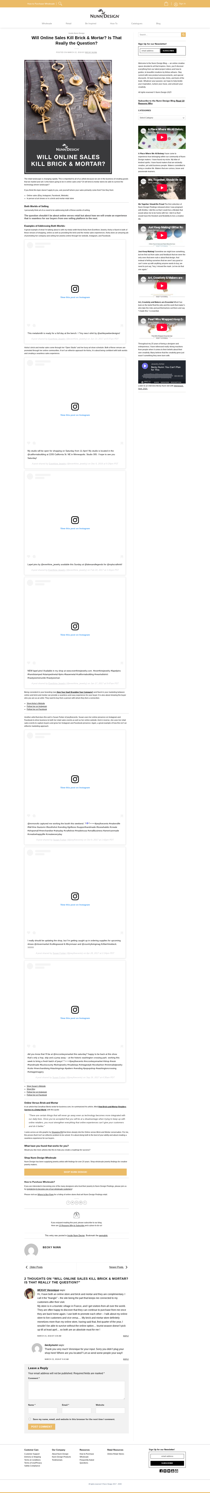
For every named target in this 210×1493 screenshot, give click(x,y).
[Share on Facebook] (68, 1203)
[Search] (61, 3)
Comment (34, 1378)
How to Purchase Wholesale (87, 1455)
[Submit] (183, 34)
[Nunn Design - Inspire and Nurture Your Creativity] (105, 13)
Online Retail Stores (115, 1454)
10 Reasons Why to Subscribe (72, 1225)
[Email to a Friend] (77, 1203)
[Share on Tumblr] (85, 1203)
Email (65, 1405)
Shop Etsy (31, 1089)
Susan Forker (59, 839)
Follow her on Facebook (37, 709)
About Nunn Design (60, 1454)
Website (100, 1405)
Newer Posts (116, 1267)
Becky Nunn (91, 52)
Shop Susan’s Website (36, 1086)
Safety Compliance (32, 1466)
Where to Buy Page (46, 1194)
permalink (103, 1235)
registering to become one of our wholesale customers (49, 1189)
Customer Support (32, 1454)
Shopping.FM (57, 1132)
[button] (165, 3)
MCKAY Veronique (48, 1290)
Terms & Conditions (32, 1460)
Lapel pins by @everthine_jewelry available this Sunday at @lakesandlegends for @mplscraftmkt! (75, 564)
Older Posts (36, 1267)
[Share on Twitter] (72, 1203)
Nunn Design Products (61, 1457)
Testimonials (57, 1460)
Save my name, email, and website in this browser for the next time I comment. (74, 1419)
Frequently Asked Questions (87, 1461)
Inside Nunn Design (77, 33)
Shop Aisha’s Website (36, 703)
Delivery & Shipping (32, 1457)
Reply (126, 1336)
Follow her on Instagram (37, 706)
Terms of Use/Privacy (33, 1463)
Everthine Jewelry (56, 339)
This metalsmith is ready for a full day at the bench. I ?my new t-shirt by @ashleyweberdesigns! (74, 333)
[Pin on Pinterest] (81, 1203)
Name (31, 1405)
